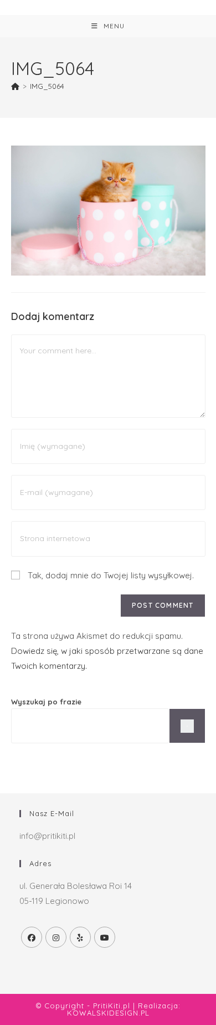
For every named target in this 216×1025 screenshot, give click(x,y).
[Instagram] (55, 937)
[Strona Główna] (15, 86)
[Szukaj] (187, 725)
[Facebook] (31, 937)
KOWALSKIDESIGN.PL (108, 1012)
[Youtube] (104, 937)
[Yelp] (80, 937)
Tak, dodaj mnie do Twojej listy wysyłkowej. (109, 575)
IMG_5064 (47, 86)
